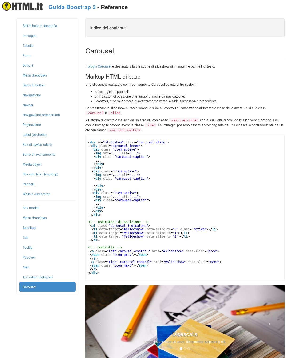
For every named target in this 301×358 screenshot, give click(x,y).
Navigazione (32, 95)
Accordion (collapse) (38, 277)
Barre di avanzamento (39, 154)
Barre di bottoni (34, 85)
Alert (26, 267)
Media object (32, 164)
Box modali (31, 207)
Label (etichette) (35, 134)
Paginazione (32, 124)
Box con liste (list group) (40, 174)
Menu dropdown (35, 75)
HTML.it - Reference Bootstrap (22, 6)
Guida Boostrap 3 (72, 7)
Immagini (29, 35)
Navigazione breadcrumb (41, 114)
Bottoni (28, 65)
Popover (29, 257)
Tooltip (27, 247)
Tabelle (28, 45)
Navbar (28, 104)
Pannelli (28, 184)
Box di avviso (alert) (37, 144)
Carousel (29, 287)
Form (27, 55)
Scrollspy (29, 227)
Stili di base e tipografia (40, 25)
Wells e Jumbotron (36, 193)
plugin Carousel (99, 66)
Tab (25, 237)
